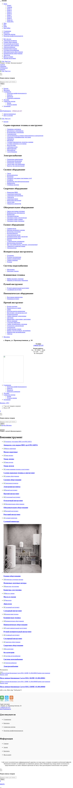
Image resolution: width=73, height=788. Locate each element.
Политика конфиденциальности (13, 36)
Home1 (9, 5)
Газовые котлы (11, 228)
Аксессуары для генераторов (16, 164)
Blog (5, 25)
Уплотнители (11, 327)
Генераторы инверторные (15, 159)
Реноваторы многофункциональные (18, 181)
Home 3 (9, 8)
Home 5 (9, 12)
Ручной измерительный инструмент (18, 288)
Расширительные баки (14, 238)
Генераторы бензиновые (14, 161)
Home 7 (9, 15)
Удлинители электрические (15, 325)
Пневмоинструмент (13, 299)
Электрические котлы (13, 235)
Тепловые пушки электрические (17, 217)
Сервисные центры (9, 34)
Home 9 (9, 18)
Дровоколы (10, 139)
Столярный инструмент (14, 289)
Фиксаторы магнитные (14, 200)
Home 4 (9, 10)
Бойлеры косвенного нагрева (16, 230)
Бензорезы (10, 176)
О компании (7, 31)
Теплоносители (11, 248)
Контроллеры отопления (14, 243)
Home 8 (9, 16)
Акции (6, 747)
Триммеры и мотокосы (14, 129)
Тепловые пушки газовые (15, 219)
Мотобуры (10, 140)
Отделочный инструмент (11, 44)
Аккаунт (2, 69)
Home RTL (10, 21)
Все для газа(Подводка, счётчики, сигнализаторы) (22, 244)
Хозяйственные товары (14, 329)
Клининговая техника (10, 48)
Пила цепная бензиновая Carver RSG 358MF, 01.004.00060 (22, 687)
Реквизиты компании (13, 98)
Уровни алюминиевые (14, 258)
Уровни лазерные (12, 260)
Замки (9, 309)
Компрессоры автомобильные (16, 332)
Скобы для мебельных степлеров (17, 324)
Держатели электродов (14, 203)
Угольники (10, 255)
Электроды (10, 197)
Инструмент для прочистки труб (17, 313)
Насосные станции (13, 271)
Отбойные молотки (13, 184)
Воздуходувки (11, 145)
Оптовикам (7, 106)
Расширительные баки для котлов (17, 236)
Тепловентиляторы (13, 216)
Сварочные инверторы (14, 194)
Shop (5, 23)
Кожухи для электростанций (15, 166)
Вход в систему (8, 115)
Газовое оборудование (10, 42)
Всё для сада (7, 39)
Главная (9, 7)
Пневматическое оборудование (13, 53)
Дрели (9, 173)
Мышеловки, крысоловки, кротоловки (19, 319)
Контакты (7, 32)
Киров (9, 103)
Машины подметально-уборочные (17, 280)
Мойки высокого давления (15, 279)
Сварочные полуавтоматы (15, 195)
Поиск (2, 83)
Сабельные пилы (12, 147)
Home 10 (9, 20)
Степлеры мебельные (13, 322)
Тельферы (10, 180)
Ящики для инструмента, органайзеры (19, 330)
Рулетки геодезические (14, 257)
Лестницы (10, 317)
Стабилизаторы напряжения (15, 241)
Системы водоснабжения (11, 50)
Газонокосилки (11, 134)
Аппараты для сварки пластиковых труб (19, 178)
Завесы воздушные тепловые (16, 211)
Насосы (9, 240)
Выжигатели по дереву (14, 308)
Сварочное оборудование (11, 45)
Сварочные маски (12, 199)
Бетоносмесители (12, 175)
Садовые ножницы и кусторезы (16, 143)
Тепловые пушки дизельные (15, 221)
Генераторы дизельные (14, 162)
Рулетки (9, 262)
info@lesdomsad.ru (5, 111)
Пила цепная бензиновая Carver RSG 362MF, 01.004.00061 (22, 678)
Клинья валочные (12, 314)
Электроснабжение (9, 47)
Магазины (7, 90)
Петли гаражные (12, 321)
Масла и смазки (8, 56)
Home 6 (9, 13)
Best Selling (7, 28)
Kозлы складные (12, 306)
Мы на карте (7, 755)
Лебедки (9, 334)
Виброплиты (11, 183)
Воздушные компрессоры (15, 297)
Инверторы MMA (12, 192)
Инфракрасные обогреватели (16, 213)
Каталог (6, 88)
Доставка (6, 99)
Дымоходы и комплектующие (16, 246)
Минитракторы (11, 148)
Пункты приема (12, 104)
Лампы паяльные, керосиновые (16, 316)
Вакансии (10, 96)
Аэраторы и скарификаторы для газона (19, 137)
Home (5, 4)
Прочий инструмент (10, 58)
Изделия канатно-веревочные (16, 311)
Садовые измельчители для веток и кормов (20, 142)
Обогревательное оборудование (13, 52)
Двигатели (7, 55)
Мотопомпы (11, 269)
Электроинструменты (10, 40)
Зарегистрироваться (10, 114)
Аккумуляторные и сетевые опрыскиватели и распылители (25, 135)
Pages (5, 26)
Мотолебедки (11, 150)
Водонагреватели (12, 233)
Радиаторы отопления (13, 231)
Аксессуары (10, 202)
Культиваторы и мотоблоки (15, 132)
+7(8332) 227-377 (17, 111)
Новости (9, 95)
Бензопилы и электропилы (15, 131)
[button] (4, 403)
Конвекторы (11, 214)
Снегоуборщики (12, 151)
